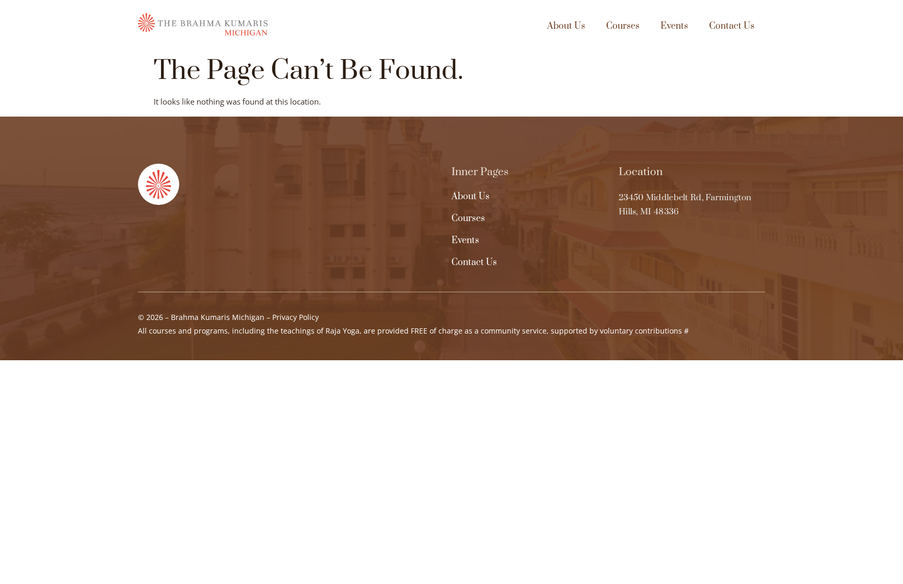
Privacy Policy (295, 317)
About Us (566, 26)
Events (674, 26)
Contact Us (732, 26)
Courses (623, 26)
